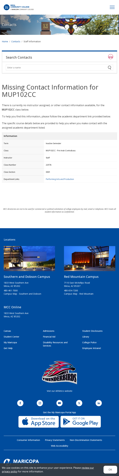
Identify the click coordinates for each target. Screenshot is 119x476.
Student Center (11, 336)
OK (110, 469)
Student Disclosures (92, 330)
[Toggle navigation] (112, 7)
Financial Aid (49, 336)
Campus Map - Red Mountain (78, 293)
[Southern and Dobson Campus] (29, 260)
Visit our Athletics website (59, 390)
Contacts (9, 24)
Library (85, 336)
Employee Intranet (91, 348)
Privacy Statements (55, 440)
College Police (89, 342)
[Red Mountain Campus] (89, 260)
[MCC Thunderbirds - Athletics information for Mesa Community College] (59, 372)
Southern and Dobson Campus (27, 277)
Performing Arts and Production (60, 179)
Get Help (8, 348)
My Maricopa (10, 342)
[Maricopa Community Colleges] (59, 463)
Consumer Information (28, 440)
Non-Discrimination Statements (86, 440)
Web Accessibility (59, 445)
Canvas (7, 330)
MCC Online (12, 307)
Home (5, 41)
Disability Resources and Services (55, 344)
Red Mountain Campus (81, 277)
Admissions (48, 330)
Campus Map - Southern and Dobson (22, 293)
